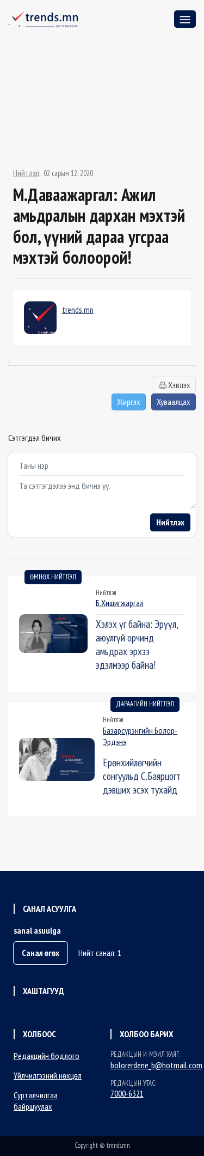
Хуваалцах (173, 401)
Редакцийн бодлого (46, 1055)
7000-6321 (127, 1093)
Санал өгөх (40, 952)
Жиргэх (128, 401)
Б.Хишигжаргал (120, 602)
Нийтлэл (26, 173)
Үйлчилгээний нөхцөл (48, 1075)
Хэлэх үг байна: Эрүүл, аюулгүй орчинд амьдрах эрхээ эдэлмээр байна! (137, 644)
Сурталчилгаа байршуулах (36, 1101)
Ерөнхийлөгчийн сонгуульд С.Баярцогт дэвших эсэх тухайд (142, 775)
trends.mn (78, 309)
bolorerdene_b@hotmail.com (156, 1065)
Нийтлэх (170, 522)
